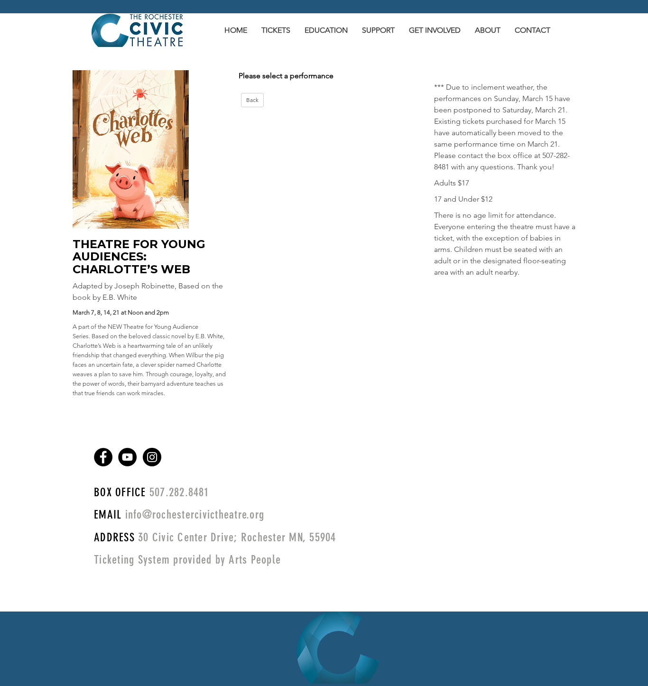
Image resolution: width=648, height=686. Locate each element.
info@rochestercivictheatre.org (192, 514)
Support (378, 30)
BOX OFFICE (120, 492)
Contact (532, 30)
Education (326, 30)
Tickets (275, 30)
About (487, 30)
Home (235, 30)
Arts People (255, 559)
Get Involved (435, 30)
